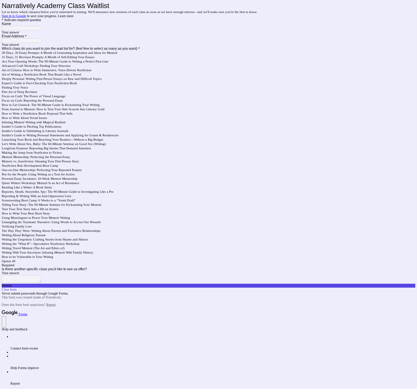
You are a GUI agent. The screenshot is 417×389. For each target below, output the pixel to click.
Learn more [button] (66, 16)
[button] (208, 286)
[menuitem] (212, 342)
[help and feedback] (4, 321)
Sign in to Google (14, 16)
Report (51, 305)
